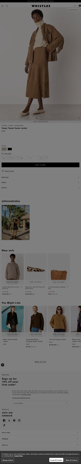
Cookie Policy (18, 456)
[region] (40, 457)
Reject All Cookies (71, 460)
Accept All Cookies (56, 460)
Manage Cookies (8, 460)
